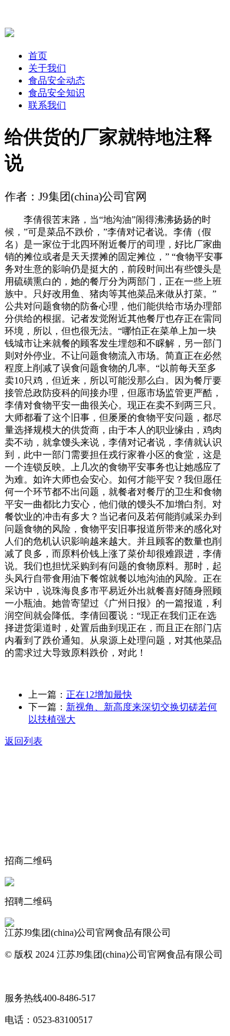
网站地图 (23, 976)
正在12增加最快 (99, 694)
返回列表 (23, 741)
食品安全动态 (56, 80)
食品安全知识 (56, 93)
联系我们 (47, 105)
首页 (37, 56)
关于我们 (47, 68)
